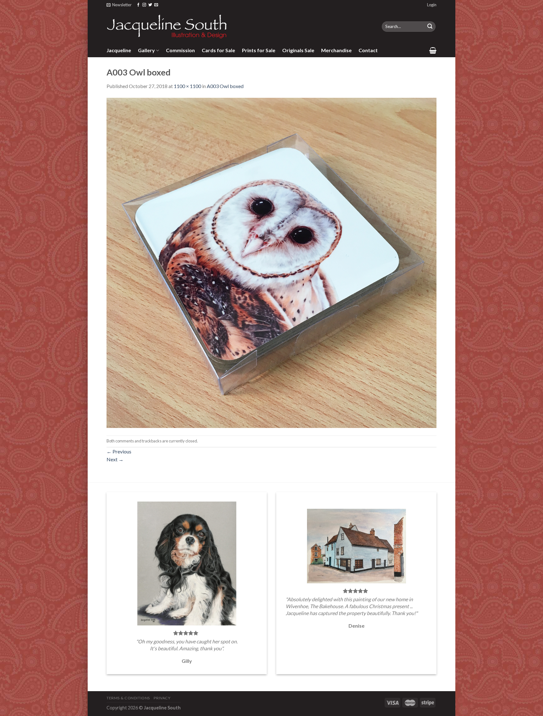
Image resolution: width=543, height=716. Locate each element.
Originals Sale (298, 50)
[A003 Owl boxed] (271, 262)
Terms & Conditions (128, 698)
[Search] (430, 26)
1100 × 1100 (187, 86)
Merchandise (336, 50)
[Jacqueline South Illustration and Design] (167, 26)
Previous (119, 451)
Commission (180, 50)
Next (115, 459)
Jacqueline (119, 50)
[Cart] (432, 50)
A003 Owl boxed (225, 86)
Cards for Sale (218, 50)
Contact (368, 50)
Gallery (146, 50)
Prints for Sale (258, 50)
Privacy (162, 698)
